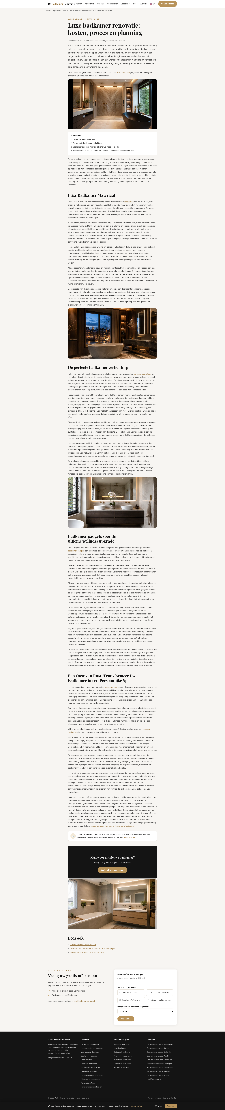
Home (48, 11)
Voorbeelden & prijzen (90, 1052)
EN (153, 4)
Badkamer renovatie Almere (158, 1075)
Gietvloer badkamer (89, 1064)
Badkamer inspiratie (89, 1056)
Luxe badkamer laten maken (83, 944)
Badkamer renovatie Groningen (159, 1064)
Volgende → (125, 1019)
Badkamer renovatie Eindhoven (159, 1060)
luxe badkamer (123, 72)
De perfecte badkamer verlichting (87, 143)
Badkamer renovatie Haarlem (158, 1071)
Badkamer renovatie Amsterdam (160, 1044)
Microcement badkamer (90, 1079)
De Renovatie (61, 3)
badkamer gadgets (76, 551)
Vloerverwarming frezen (90, 1067)
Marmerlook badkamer (123, 1056)
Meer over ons (130, 837)
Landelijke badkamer (122, 1064)
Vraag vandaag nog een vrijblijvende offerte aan (112, 826)
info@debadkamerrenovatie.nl (83, 1001)
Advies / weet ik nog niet (161, 1000)
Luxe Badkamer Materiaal (84, 139)
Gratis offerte (167, 4)
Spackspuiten (86, 1060)
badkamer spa (111, 687)
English (174, 1098)
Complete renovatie (130, 992)
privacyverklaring (135, 1106)
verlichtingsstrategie (142, 374)
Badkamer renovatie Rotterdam (159, 1052)
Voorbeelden (112, 4)
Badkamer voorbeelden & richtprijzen (87, 952)
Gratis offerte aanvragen (112, 870)
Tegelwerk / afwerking (131, 1000)
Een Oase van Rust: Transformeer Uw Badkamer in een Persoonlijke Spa (103, 151)
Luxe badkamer (120, 1048)
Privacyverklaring (154, 1098)
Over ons (143, 4)
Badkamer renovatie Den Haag (159, 1056)
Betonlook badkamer (122, 1052)
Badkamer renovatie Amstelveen (160, 1067)
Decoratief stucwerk (89, 1071)
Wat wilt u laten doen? (126, 987)
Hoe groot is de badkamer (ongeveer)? (133, 1006)
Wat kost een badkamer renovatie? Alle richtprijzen (93, 948)
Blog (135, 4)
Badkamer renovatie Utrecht (158, 1048)
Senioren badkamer (121, 1067)
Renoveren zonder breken (91, 1087)
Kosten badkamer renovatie (92, 1048)
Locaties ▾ (125, 4)
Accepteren (171, 1106)
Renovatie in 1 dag (88, 1083)
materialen (129, 202)
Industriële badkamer (122, 1060)
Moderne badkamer (122, 1044)
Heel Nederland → (154, 1079)
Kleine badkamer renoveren (92, 1075)
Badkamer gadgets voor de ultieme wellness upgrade (96, 147)
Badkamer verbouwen (84, 4)
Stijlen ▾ (100, 4)
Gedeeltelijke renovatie (160, 992)
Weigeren (158, 1106)
